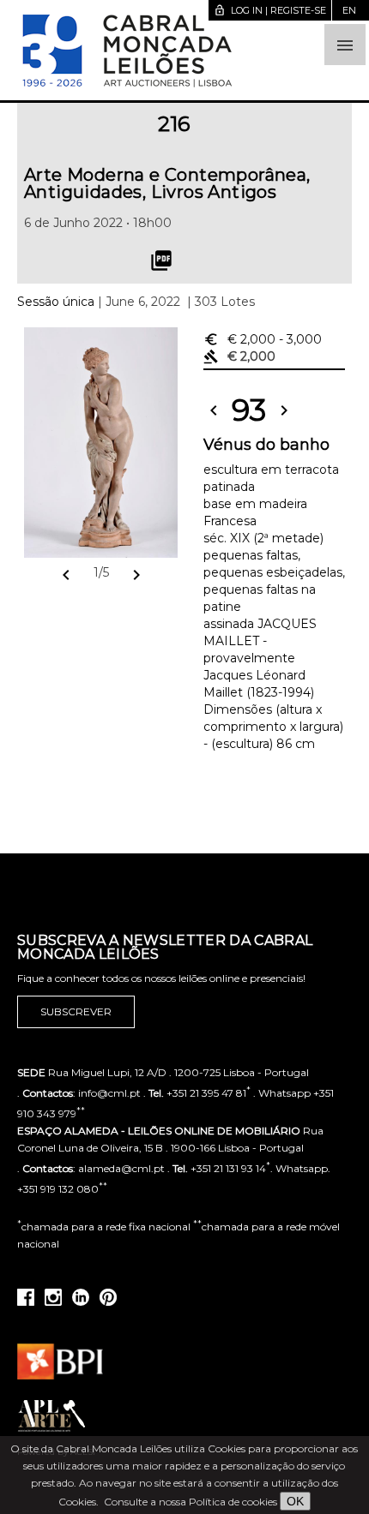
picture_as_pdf (161, 260)
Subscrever (76, 1011)
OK (295, 1501)
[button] (345, 44)
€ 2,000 (262, 339)
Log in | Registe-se (270, 10)
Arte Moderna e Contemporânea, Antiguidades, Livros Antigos (167, 183)
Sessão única (55, 301)
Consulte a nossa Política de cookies (190, 1501)
